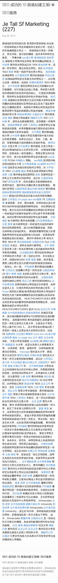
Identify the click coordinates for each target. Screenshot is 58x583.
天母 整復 (7, 365)
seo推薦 (38, 160)
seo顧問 (41, 163)
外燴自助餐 (36, 355)
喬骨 (10, 71)
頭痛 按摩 (27, 475)
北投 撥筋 (7, 117)
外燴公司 (18, 365)
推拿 (37, 174)
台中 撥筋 (38, 337)
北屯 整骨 (17, 525)
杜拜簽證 (48, 68)
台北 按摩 (37, 401)
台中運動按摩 (29, 461)
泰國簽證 (10, 344)
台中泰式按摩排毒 (19, 507)
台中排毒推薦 (33, 482)
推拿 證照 (20, 482)
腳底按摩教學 (30, 525)
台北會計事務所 (24, 333)
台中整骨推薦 (29, 163)
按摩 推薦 (31, 259)
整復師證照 (8, 486)
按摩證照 (46, 472)
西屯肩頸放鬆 (24, 241)
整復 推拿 (44, 408)
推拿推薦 (50, 71)
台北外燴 (48, 337)
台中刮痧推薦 (18, 504)
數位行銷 (32, 188)
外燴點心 (20, 160)
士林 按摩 (25, 376)
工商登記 (33, 124)
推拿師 (41, 188)
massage (25, 351)
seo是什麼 (27, 57)
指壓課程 (10, 333)
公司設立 (10, 270)
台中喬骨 (36, 132)
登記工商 (27, 280)
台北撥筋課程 (27, 252)
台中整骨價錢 (36, 365)
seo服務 (16, 170)
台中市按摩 (14, 85)
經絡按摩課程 (24, 114)
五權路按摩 (21, 387)
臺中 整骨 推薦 (14, 273)
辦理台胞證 (23, 355)
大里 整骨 (7, 224)
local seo (39, 333)
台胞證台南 (38, 241)
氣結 (23, 170)
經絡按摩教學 (15, 124)
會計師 (47, 376)
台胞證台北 (37, 518)
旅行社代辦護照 (30, 380)
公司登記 (12, 199)
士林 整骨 (39, 387)
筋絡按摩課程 (33, 312)
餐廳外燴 (25, 518)
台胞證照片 (44, 362)
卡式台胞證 (16, 362)
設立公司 (45, 309)
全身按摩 (7, 337)
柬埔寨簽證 (40, 57)
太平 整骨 (49, 245)
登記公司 (12, 390)
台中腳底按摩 (22, 75)
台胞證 (5, 535)
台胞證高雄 (47, 178)
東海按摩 (43, 64)
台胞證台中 (38, 114)
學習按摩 (42, 450)
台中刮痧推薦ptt (16, 312)
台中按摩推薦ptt (44, 220)
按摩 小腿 (7, 174)
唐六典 (5, 362)
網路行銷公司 (33, 504)
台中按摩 (15, 135)
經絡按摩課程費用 (11, 192)
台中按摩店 (24, 146)
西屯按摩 (13, 181)
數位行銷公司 (30, 362)
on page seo (25, 199)
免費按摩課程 (36, 82)
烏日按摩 (17, 493)
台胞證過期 (47, 277)
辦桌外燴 (50, 110)
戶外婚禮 (29, 266)
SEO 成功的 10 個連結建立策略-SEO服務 (28, 8)
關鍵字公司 (37, 117)
